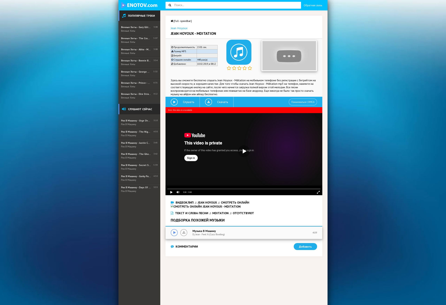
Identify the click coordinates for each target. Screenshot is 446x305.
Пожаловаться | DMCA (302, 102)
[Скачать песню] (183, 232)
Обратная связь (313, 5)
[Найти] (170, 5)
